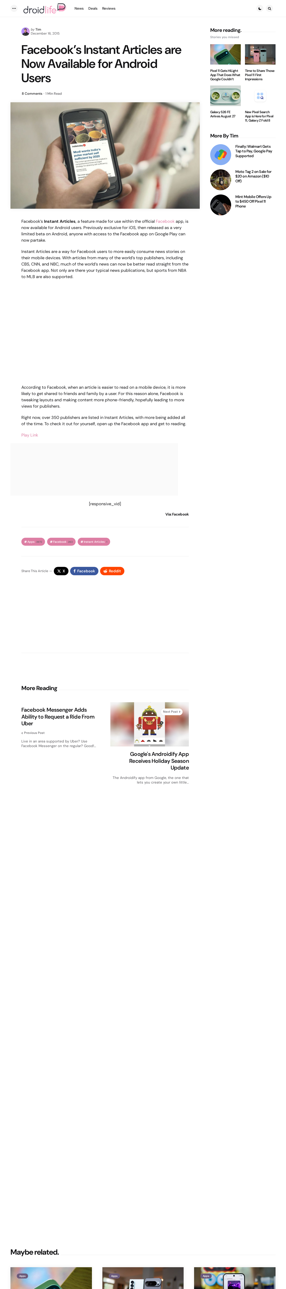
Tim (38, 29)
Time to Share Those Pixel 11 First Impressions (259, 75)
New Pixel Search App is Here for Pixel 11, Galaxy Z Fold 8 (259, 116)
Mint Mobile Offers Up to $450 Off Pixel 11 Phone (253, 201)
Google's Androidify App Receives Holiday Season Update (159, 761)
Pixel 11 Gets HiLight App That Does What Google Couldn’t (225, 75)
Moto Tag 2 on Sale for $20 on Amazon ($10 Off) (253, 176)
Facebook (165, 221)
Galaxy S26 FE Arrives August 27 (222, 114)
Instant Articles (95, 542)
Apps (34, 542)
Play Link (29, 435)
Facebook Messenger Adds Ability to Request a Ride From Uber (57, 716)
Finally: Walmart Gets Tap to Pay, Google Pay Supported (253, 151)
